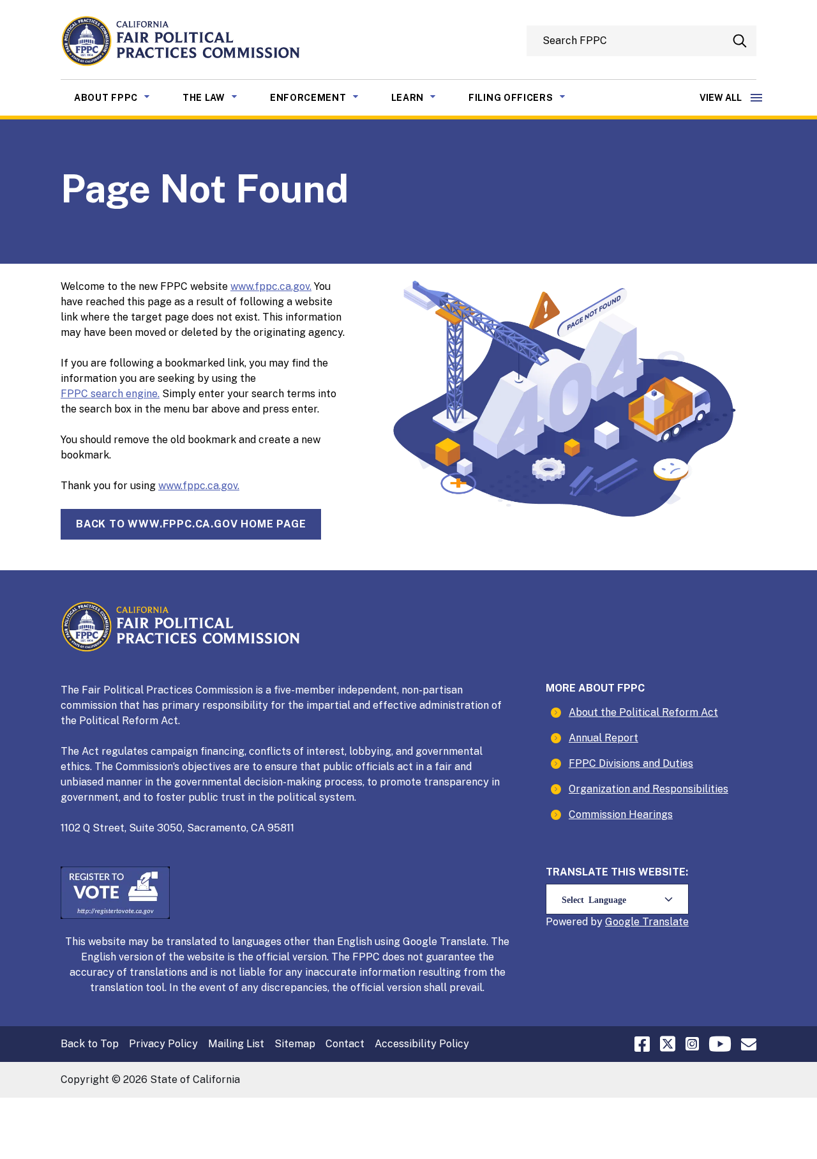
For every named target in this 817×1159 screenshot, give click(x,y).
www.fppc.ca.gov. (270, 286)
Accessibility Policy (422, 1044)
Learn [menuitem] (423, 97)
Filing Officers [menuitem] (526, 97)
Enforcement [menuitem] (324, 97)
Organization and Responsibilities (648, 789)
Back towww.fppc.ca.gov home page (191, 524)
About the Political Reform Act (643, 712)
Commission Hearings (621, 814)
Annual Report (603, 738)
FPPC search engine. (110, 394)
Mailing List (236, 1044)
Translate (665, 922)
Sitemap (294, 1044)
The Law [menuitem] (220, 97)
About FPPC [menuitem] (121, 97)
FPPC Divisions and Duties (631, 763)
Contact (345, 1044)
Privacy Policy (163, 1044)
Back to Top (90, 1044)
